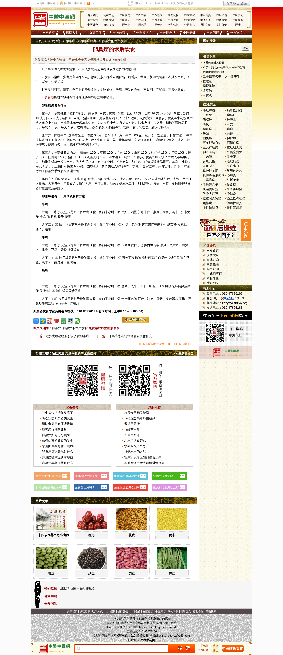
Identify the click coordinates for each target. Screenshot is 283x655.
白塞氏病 (209, 180)
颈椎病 (207, 203)
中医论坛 (236, 32)
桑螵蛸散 (209, 86)
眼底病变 (233, 161)
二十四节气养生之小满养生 (53, 535)
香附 (45, 140)
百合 (141, 298)
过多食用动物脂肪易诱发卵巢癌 (67, 336)
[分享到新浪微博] (50, 321)
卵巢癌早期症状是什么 (57, 463)
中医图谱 (221, 15)
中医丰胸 (125, 24)
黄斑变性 (209, 161)
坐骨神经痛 (234, 189)
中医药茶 (205, 20)
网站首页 (48, 32)
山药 (147, 113)
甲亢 (230, 124)
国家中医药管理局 (82, 588)
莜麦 (132, 535)
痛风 (206, 124)
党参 (130, 113)
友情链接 (148, 611)
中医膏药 (125, 20)
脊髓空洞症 (234, 152)
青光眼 (231, 156)
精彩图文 (213, 283)
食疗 (60, 105)
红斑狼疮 (233, 180)
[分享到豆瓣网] (63, 321)
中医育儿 (189, 24)
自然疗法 (108, 24)
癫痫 (230, 129)
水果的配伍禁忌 (135, 446)
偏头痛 (207, 138)
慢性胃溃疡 (234, 207)
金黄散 (207, 90)
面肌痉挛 (233, 143)
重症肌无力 (234, 147)
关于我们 (72, 611)
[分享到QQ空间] (43, 321)
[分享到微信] (77, 321)
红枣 (91, 535)
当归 (186, 113)
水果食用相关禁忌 (136, 413)
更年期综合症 (212, 143)
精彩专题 (213, 278)
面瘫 (230, 133)
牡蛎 (54, 81)
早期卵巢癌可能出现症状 (59, 446)
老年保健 (173, 24)
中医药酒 (221, 20)
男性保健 (205, 24)
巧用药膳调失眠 (213, 72)
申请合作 (135, 611)
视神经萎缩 (210, 170)
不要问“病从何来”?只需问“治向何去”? (228, 67)
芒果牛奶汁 (132, 435)
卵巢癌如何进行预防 (56, 435)
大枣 (107, 179)
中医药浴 (238, 20)
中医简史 (125, 15)
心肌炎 (231, 175)
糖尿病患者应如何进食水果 (142, 457)
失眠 (206, 133)
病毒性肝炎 (234, 110)
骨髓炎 (231, 193)
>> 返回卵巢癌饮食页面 (154, 344)
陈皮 (49, 118)
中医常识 (142, 32)
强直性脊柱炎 (236, 198)
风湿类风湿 (210, 189)
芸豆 (172, 573)
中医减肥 (141, 24)
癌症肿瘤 (54, 41)
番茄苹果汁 (132, 424)
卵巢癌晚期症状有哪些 (57, 457)
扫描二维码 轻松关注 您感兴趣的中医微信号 (66, 353)
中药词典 (205, 15)
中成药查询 (214, 273)
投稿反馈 (122, 611)
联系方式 (97, 611)
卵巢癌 (70, 41)
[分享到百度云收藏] (56, 321)
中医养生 (238, 24)
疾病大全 (72, 32)
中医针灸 (92, 24)
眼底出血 (233, 166)
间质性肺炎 (234, 203)
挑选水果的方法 (135, 451)
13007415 (241, 298)
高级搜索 (211, 611)
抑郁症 (231, 138)
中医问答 (213, 32)
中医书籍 (141, 15)
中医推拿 (189, 20)
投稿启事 (85, 611)
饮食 (63, 69)
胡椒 (169, 122)
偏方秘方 (92, 20)
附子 (111, 135)
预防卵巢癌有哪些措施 (57, 424)
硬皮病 (231, 184)
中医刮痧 (141, 20)
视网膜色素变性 (213, 175)
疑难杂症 (95, 32)
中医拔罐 (108, 20)
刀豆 (132, 573)
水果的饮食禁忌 (135, 440)
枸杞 (165, 113)
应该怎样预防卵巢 (54, 429)
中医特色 (166, 32)
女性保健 (221, 24)
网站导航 (173, 611)
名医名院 (92, 15)
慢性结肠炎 (210, 207)
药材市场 (108, 15)
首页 (39, 41)
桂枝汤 (207, 81)
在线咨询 (213, 259)
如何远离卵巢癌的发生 (57, 440)
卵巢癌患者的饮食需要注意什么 (130, 336)
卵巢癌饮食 (88, 41)
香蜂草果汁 (132, 429)
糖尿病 (207, 129)
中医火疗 (157, 20)
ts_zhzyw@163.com (177, 635)
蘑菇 (163, 245)
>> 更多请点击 (184, 353)
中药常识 (189, 15)
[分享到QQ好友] (70, 321)
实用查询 (213, 269)
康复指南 (213, 264)
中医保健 (189, 32)
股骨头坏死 (210, 193)
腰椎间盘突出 (212, 198)
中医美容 (157, 24)
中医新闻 (157, 15)
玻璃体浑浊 (234, 170)
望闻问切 (173, 15)
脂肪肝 (231, 115)
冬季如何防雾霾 (213, 62)
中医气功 (173, 20)
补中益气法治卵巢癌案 (57, 413)
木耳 (176, 245)
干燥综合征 (210, 184)
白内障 (207, 156)
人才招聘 (110, 611)
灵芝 (70, 212)
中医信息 (119, 32)
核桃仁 (182, 224)
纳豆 (91, 573)
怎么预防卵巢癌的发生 (57, 418)
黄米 (172, 535)
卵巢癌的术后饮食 (75, 328)
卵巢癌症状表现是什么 (57, 451)
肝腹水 (231, 119)
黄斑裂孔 (209, 166)
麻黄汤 (207, 95)
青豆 (51, 573)
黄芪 (112, 113)
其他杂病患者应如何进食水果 (144, 463)
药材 (215, 645)
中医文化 (238, 15)
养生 (215, 650)
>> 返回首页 (182, 344)
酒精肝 (207, 119)
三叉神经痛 (210, 147)
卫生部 (64, 588)
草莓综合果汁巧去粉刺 (139, 418)
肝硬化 (207, 115)
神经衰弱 (209, 152)
